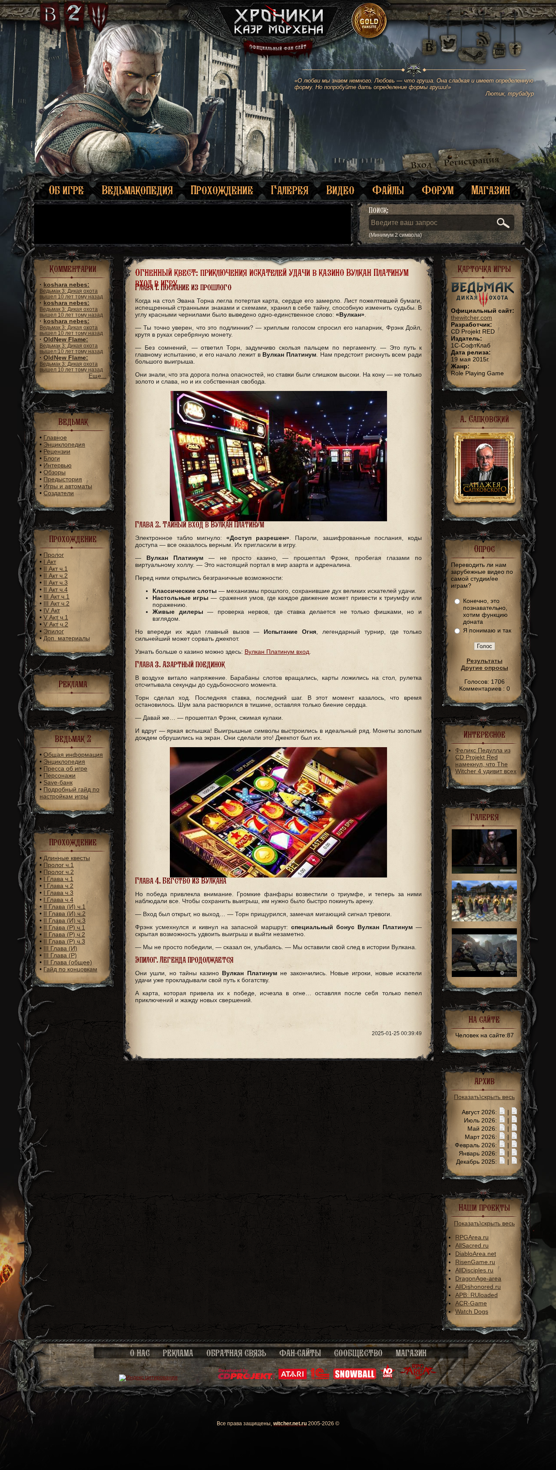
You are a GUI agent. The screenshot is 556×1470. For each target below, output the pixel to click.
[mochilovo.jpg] (484, 974)
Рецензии (56, 451)
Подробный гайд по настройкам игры (69, 793)
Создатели (58, 493)
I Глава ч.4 (58, 899)
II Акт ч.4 (55, 589)
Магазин (490, 190)
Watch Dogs (471, 1311)
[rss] (483, 33)
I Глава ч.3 (58, 892)
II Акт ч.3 (55, 582)
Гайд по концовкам (70, 969)
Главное (55, 437)
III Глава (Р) (60, 955)
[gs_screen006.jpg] (484, 871)
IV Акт (51, 610)
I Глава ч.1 (58, 878)
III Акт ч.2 (56, 603)
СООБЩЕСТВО (358, 1353)
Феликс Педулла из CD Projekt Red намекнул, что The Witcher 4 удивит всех (485, 761)
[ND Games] (387, 1377)
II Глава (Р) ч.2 (64, 934)
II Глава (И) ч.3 (64, 920)
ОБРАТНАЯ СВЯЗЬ (236, 1353)
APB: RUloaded (476, 1294)
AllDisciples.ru (474, 1270)
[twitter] (447, 43)
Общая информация (73, 754)
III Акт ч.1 (56, 596)
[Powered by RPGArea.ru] (418, 1377)
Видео (340, 190)
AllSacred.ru (472, 1245)
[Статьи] (514, 1112)
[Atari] (292, 1377)
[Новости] (502, 1112)
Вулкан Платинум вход (277, 651)
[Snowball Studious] (354, 1377)
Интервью (57, 465)
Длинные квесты (66, 857)
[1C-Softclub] (320, 1377)
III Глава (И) (60, 948)
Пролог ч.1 (58, 864)
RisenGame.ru (475, 1261)
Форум (437, 190)
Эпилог (53, 631)
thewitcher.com (471, 317)
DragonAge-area (478, 1278)
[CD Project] (246, 1377)
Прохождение (222, 190)
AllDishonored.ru (478, 1286)
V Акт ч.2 (55, 624)
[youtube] (499, 43)
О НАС (140, 1353)
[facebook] (515, 43)
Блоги (51, 458)
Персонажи (59, 775)
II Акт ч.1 (55, 568)
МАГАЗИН (411, 1353)
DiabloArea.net (475, 1253)
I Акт (49, 561)
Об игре (66, 190)
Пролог (53, 554)
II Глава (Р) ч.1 (64, 927)
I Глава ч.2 (58, 885)
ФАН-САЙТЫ (300, 1353)
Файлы (388, 190)
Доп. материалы (66, 638)
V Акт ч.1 (55, 617)
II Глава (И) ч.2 (64, 913)
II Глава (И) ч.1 (64, 906)
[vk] (429, 43)
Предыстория (62, 479)
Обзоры (54, 472)
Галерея (289, 190)
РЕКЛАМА (178, 1353)
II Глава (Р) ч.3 (64, 941)
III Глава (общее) (67, 962)
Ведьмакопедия (137, 190)
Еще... (97, 375)
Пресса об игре (65, 768)
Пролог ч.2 (58, 871)
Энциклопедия (64, 444)
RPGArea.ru (472, 1237)
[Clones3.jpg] (484, 919)
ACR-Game (471, 1303)
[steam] (474, 43)
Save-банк (58, 782)
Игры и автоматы (67, 486)
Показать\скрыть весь (484, 1096)
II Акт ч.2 (55, 575)
